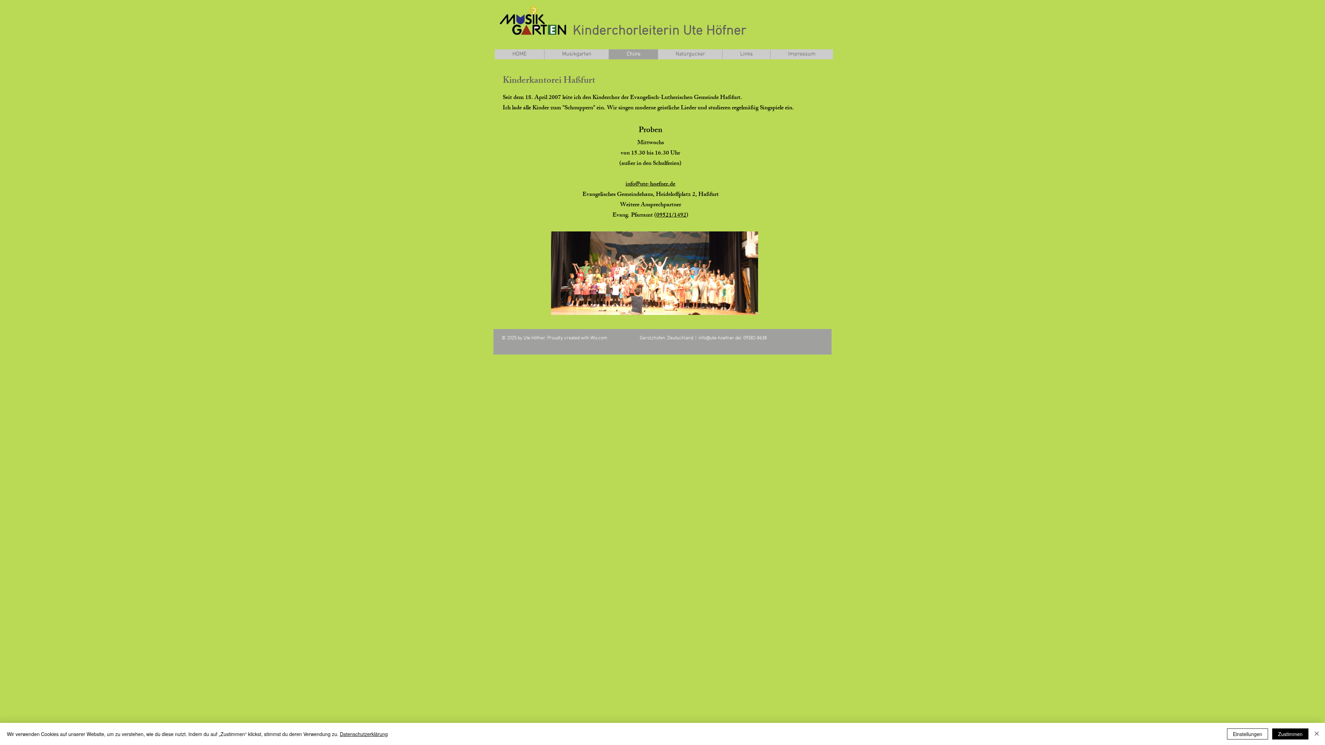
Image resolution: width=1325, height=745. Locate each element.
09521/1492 (671, 215)
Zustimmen (1290, 734)
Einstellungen (1247, 734)
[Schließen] (1317, 733)
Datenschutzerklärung (364, 734)
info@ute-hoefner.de (650, 184)
